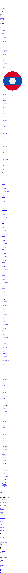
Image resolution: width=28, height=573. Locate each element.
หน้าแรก (1, 492)
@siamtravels (1, 560)
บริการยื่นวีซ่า (2, 521)
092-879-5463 (2, 19)
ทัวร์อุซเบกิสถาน (2, 527)
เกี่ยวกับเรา (1, 516)
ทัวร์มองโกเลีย (2, 530)
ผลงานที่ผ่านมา (2, 519)
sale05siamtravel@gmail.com (3, 542)
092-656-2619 (2, 565)
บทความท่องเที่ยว (2, 518)
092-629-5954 (2, 18)
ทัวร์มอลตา (1, 524)
